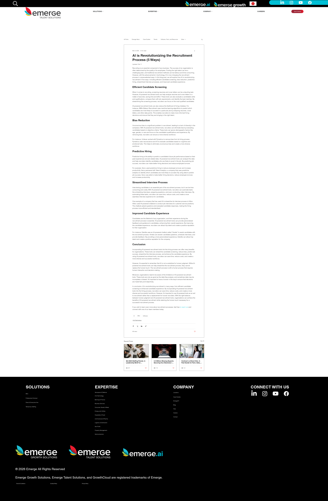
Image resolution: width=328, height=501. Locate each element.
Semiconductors (99, 434)
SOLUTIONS (38, 386)
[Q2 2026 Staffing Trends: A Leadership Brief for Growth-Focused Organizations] (136, 351)
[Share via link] (146, 326)
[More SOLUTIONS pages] (102, 11)
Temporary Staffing (31, 406)
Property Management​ (101, 430)
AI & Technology (137, 320)
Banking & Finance (100, 399)
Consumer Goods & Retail (102, 407)
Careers (175, 413)
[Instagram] (291, 2)
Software (145, 316)
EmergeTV (176, 401)
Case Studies (146, 39)
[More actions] (195, 51)
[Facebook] (310, 2)
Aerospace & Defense (101, 392)
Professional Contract (31, 398)
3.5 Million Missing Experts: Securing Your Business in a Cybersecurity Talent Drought (164, 362)
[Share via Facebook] (133, 326)
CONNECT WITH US (270, 386)
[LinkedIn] (282, 2)
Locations (176, 392)
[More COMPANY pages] (211, 11)
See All (202, 341)
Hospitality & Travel (100, 415)
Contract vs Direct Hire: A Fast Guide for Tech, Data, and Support (190, 362)
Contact (175, 417)
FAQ (174, 409)
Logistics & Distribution (101, 422)
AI (134, 316)
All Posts (126, 39)
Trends (155, 39)
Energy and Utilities (100, 411)
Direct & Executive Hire (32, 402)
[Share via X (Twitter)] (137, 326)
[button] (202, 39)
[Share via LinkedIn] (141, 326)
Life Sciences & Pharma (101, 419)
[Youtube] (300, 2)
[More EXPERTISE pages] (157, 11)
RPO (139, 316)
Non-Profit (97, 426)
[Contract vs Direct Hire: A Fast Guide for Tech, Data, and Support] (191, 351)
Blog (174, 405)
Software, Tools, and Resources (169, 39)
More (182, 39)
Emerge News (136, 39)
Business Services (100, 403)
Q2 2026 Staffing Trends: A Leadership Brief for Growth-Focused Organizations (135, 362)
